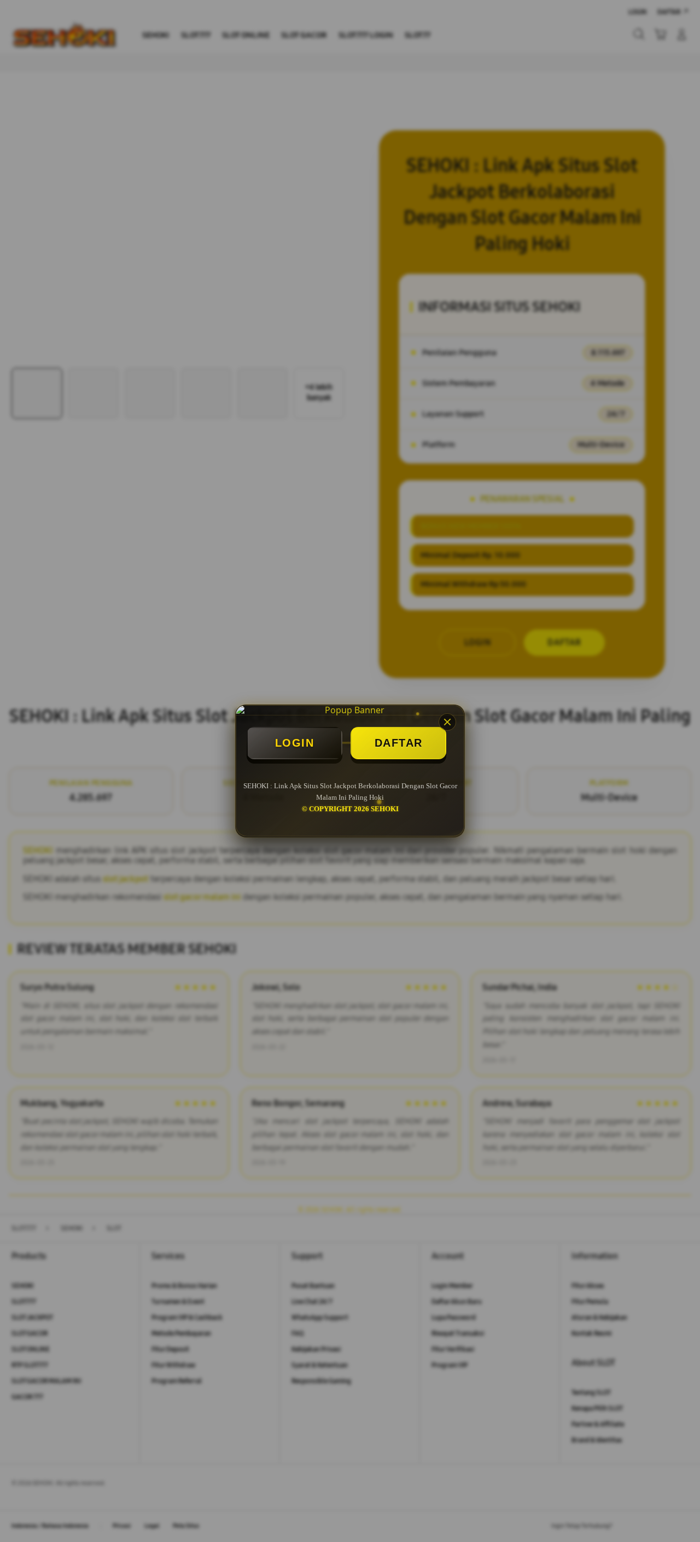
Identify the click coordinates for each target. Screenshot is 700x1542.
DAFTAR (399, 743)
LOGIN (294, 743)
